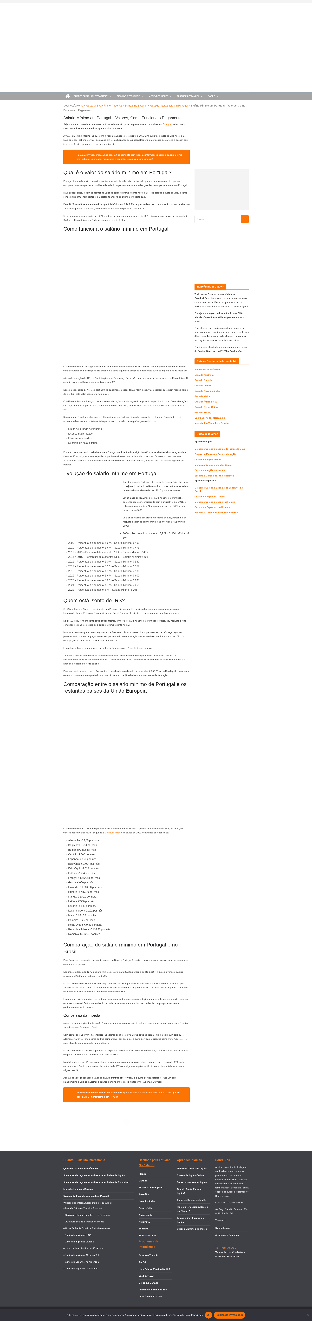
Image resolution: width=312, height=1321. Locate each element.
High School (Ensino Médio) (154, 1269)
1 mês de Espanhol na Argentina (82, 1262)
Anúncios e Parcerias (227, 1235)
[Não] (308, 1315)
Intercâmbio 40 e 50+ (150, 1296)
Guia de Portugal (204, 412)
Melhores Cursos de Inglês (192, 1168)
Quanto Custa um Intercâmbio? (91, 96)
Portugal (167, 124)
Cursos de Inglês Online (208, 459)
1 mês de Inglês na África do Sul (82, 1255)
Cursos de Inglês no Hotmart (210, 470)
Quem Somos (222, 1228)
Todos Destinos (147, 1235)
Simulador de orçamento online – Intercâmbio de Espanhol (96, 1182)
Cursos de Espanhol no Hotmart (212, 507)
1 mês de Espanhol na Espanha (81, 1268)
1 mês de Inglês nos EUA (78, 1235)
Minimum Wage (113, 832)
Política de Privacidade (229, 1315)
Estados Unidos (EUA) (151, 1187)
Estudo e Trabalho (149, 1255)
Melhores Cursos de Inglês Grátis (213, 465)
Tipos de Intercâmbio (128, 96)
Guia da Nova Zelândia (207, 391)
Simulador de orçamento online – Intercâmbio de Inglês (94, 1175)
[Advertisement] (222, 189)
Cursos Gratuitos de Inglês (192, 1228)
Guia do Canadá (203, 380)
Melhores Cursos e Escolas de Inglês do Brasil (220, 449)
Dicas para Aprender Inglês (192, 1182)
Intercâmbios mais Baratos (78, 1189)
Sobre (211, 96)
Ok (208, 1315)
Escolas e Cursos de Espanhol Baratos (216, 512)
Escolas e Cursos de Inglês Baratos (214, 475)
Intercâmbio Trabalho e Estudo (212, 423)
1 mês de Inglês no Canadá (79, 1241)
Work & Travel (146, 1276)
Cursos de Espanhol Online (210, 496)
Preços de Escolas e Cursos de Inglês (215, 454)
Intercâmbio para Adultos (153, 1289)
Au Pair (143, 1262)
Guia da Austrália (204, 375)
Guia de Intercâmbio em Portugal (169, 105)
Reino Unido (146, 1208)
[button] (110, 96)
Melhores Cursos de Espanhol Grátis (215, 502)
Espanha (144, 1228)
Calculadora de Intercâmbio (210, 417)
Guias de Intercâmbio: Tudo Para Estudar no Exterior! (116, 105)
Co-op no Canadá (148, 1282)
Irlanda (142, 1174)
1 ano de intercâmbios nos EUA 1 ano (84, 1248)
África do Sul (146, 1215)
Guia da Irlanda (203, 385)
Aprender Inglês (158, 96)
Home (79, 105)
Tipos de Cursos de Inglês (191, 1200)
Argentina (144, 1221)
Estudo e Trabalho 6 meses (88, 1208)
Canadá (143, 1180)
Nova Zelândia (147, 1201)
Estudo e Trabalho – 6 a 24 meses (92, 1215)
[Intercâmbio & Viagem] (67, 96)
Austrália (144, 1194)
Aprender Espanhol (188, 96)
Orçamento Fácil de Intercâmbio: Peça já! (86, 1196)
